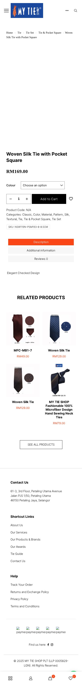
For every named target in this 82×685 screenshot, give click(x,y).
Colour (10, 185)
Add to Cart (49, 199)
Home (9, 32)
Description (41, 242)
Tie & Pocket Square (50, 32)
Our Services (18, 532)
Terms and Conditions (24, 606)
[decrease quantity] (10, 199)
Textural (11, 219)
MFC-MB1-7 (23, 350)
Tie (19, 32)
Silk (66, 214)
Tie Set (30, 32)
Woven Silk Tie (59, 350)
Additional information (41, 250)
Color (36, 214)
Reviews (41, 259)
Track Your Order (21, 584)
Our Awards (18, 546)
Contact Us (17, 561)
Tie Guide (16, 554)
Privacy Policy (19, 599)
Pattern (58, 214)
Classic (27, 214)
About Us (16, 525)
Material (47, 214)
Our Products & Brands (25, 539)
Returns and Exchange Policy (29, 592)
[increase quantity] (26, 199)
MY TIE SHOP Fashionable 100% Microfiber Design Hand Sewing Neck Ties (59, 409)
